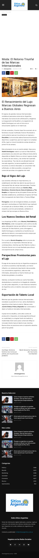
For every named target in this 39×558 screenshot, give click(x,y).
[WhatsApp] (16, 73)
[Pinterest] (12, 73)
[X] (8, 73)
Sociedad (8, 12)
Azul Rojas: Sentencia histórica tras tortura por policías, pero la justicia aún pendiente (10, 352)
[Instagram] (24, 544)
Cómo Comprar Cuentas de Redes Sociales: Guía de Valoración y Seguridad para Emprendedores (24, 398)
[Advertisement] (19, 37)
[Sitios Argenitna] (19, 503)
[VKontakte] (28, 544)
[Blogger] (10, 544)
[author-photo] (19, 371)
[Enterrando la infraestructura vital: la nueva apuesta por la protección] (7, 419)
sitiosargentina (7, 68)
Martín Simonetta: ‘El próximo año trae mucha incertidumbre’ (28, 352)
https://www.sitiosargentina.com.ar (19, 376)
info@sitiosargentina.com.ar (24, 532)
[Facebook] (3, 73)
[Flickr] (19, 544)
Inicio (3, 12)
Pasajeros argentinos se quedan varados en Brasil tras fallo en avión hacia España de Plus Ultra (24, 408)
